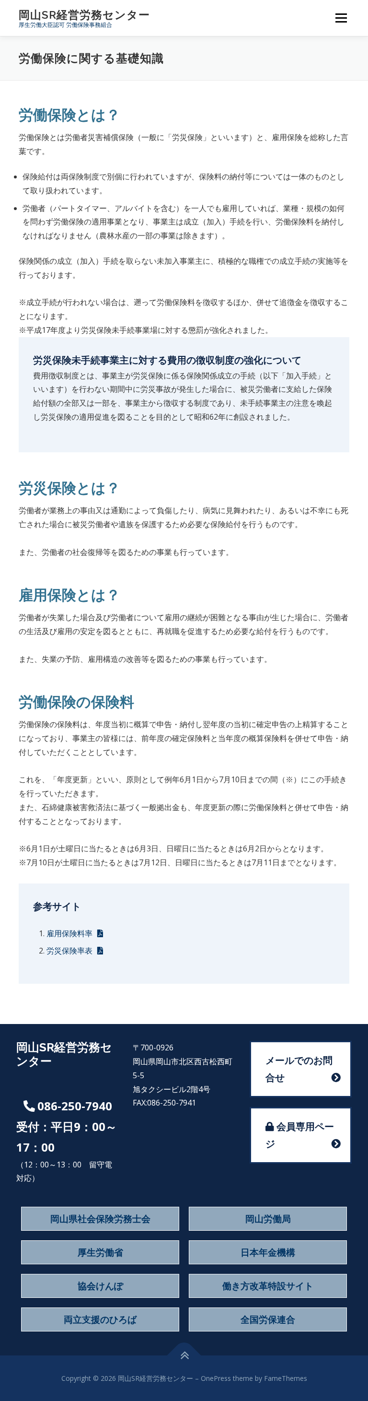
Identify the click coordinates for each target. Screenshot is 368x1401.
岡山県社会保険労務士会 (100, 1219)
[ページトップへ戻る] (184, 1356)
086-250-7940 (74, 1106)
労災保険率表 (69, 950)
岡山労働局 (268, 1219)
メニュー (341, 17)
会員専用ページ (299, 1135)
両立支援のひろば (100, 1319)
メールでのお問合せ (299, 1069)
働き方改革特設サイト (267, 1286)
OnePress (216, 1378)
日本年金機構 (268, 1252)
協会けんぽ (100, 1286)
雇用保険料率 (69, 933)
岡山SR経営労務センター (84, 14)
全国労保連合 (268, 1319)
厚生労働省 (100, 1252)
